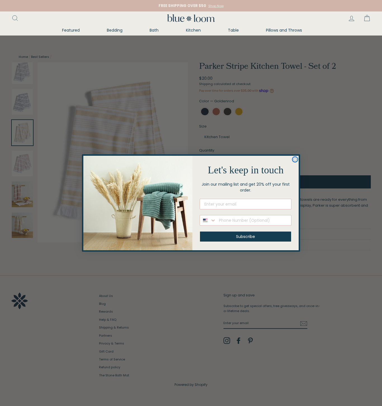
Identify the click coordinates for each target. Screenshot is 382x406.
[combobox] (208, 220)
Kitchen (193, 30)
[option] (191, 6)
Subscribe (245, 236)
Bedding (114, 30)
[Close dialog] (295, 159)
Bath (154, 30)
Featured (71, 30)
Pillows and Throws (284, 30)
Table (233, 30)
